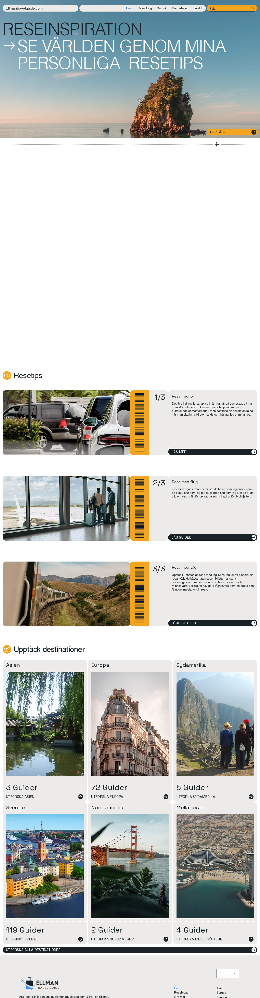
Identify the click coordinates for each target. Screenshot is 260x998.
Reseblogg (181, 992)
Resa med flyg (185, 481)
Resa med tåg (184, 567)
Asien (13, 664)
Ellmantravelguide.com (24, 8)
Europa (100, 664)
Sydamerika (191, 664)
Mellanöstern (193, 807)
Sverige (15, 807)
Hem (177, 988)
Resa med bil (183, 396)
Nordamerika (107, 807)
